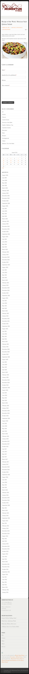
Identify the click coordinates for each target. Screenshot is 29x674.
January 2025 (5, 223)
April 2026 (4, 185)
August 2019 (5, 390)
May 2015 (4, 508)
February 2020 (5, 374)
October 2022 (5, 293)
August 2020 (5, 359)
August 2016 (5, 477)
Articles (4, 114)
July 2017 (4, 449)
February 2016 (5, 492)
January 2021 (5, 346)
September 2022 (6, 295)
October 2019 (5, 385)
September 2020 (6, 357)
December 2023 (6, 257)
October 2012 (5, 551)
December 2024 (6, 226)
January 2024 (5, 254)
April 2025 (4, 216)
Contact (3, 638)
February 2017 (5, 461)
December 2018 (6, 410)
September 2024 (6, 234)
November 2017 (6, 444)
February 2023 (5, 282)
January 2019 (5, 408)
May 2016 (4, 485)
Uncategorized (6, 29)
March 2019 (5, 403)
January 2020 (5, 377)
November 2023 (6, 259)
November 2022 (6, 290)
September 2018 (6, 418)
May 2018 (4, 428)
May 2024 (4, 244)
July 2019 (4, 392)
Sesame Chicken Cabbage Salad (9, 618)
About (3, 643)
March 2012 (5, 561)
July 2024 (4, 239)
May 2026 (4, 183)
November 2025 (6, 198)
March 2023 (5, 280)
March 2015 (5, 510)
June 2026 (4, 180)
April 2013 (4, 541)
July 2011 (4, 577)
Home (3, 641)
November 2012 (6, 548)
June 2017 (4, 451)
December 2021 (6, 318)
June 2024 (4, 241)
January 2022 (5, 316)
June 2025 (4, 211)
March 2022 (5, 310)
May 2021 (4, 336)
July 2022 (4, 300)
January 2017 (5, 464)
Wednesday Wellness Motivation (9, 623)
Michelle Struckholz (17, 27)
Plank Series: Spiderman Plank (9, 621)
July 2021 (4, 331)
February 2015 (5, 513)
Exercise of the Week (7, 122)
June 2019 (4, 395)
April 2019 (4, 400)
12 (10, 160)
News (3, 133)
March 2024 (5, 249)
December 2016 (6, 467)
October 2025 (5, 200)
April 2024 (4, 247)
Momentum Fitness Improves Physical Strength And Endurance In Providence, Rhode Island (13, 660)
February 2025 (5, 221)
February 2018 (5, 436)
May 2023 (4, 275)
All (2, 112)
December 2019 (6, 380)
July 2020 (4, 362)
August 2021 (5, 328)
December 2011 (5, 564)
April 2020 (4, 369)
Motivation (4, 130)
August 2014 (5, 520)
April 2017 (4, 456)
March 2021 (5, 341)
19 (10, 162)
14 (18, 160)
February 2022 (5, 313)
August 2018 (5, 421)
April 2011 (4, 584)
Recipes (4, 135)
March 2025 (5, 218)
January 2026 (5, 193)
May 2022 (4, 305)
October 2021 (5, 323)
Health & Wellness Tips (7, 125)
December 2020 (6, 349)
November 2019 (6, 382)
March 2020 (5, 372)
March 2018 (5, 433)
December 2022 (6, 287)
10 (3, 160)
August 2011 (5, 574)
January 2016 (5, 495)
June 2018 (4, 426)
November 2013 (6, 533)
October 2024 (5, 231)
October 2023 (5, 262)
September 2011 (6, 572)
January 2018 (5, 438)
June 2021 (4, 334)
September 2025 (6, 203)
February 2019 (5, 405)
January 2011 (5, 592)
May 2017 (4, 454)
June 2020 (4, 364)
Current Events (5, 119)
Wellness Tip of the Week (8, 143)
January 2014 (5, 528)
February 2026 (5, 190)
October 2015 (5, 502)
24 (3, 164)
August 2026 (5, 175)
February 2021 (5, 344)
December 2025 (6, 195)
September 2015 (6, 505)
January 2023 (5, 285)
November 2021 (6, 321)
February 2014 (5, 525)
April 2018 (4, 431)
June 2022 (4, 303)
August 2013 (5, 536)
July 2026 (4, 177)
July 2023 (4, 270)
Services (3, 646)
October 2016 (5, 472)
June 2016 (4, 482)
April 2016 (4, 487)
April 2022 (4, 308)
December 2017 (6, 441)
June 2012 (4, 556)
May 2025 (4, 213)
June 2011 (4, 579)
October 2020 (5, 354)
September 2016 (6, 474)
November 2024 (6, 229)
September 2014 (6, 518)
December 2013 (6, 531)
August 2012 (5, 554)
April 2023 (4, 277)
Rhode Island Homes (20, 655)
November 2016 (6, 469)
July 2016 (4, 479)
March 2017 (5, 459)
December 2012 (6, 546)
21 (18, 162)
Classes (4, 117)
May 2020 (4, 367)
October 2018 (5, 415)
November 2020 (6, 351)
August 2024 (5, 236)
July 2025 (4, 208)
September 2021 (6, 326)
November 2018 (6, 413)
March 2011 (5, 587)
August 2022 (5, 298)
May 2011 (4, 582)
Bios (3, 635)
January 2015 (5, 515)
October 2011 (5, 569)
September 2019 (6, 387)
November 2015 (6, 500)
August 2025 (5, 206)
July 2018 (4, 423)
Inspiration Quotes (6, 127)
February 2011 (5, 589)
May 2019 (4, 398)
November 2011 (5, 566)
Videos (3, 141)
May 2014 (4, 523)
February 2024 (5, 252)
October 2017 (5, 446)
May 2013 (4, 538)
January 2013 (5, 543)
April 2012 (4, 559)
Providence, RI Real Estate (16, 657)
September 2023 (6, 264)
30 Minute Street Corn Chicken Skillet (10, 626)
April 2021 (4, 339)
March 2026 (5, 188)
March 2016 (5, 490)
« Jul (3, 168)
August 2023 (5, 267)
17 (3, 162)
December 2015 (6, 497)
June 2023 (4, 272)
